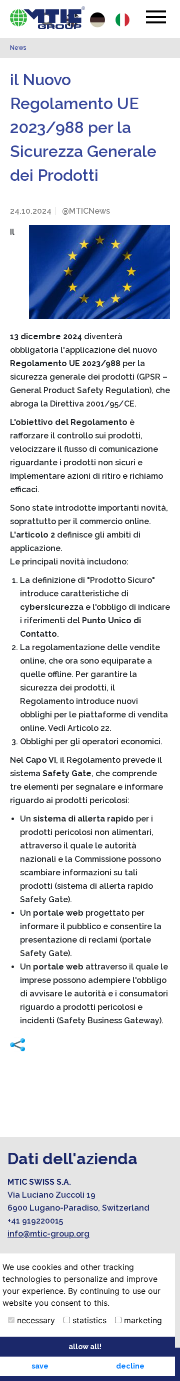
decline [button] (130, 1366)
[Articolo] (47, 17)
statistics (88, 1320)
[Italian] (122, 19)
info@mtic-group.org (49, 1234)
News (18, 47)
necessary (34, 1320)
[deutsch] (97, 19)
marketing (142, 1320)
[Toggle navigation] (156, 17)
